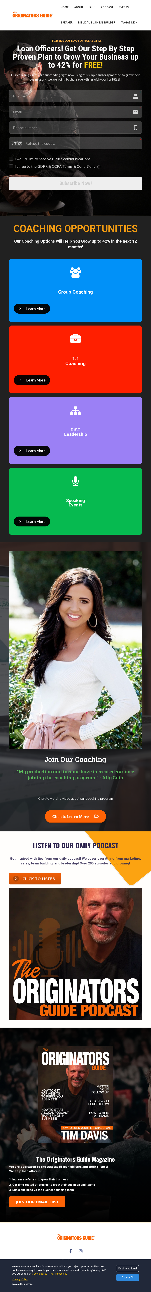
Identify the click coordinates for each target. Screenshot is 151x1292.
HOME (65, 7)
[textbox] (75, 1184)
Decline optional (127, 1268)
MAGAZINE (128, 22)
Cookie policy (40, 1273)
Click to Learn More (70, 816)
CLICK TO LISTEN (39, 878)
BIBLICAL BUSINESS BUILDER (96, 22)
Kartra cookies (59, 1273)
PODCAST (107, 7)
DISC (92, 7)
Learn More (35, 308)
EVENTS (124, 7)
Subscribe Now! (75, 183)
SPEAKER (67, 22)
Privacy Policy (20, 1279)
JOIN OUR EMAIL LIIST (37, 1201)
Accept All (128, 1277)
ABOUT (78, 7)
